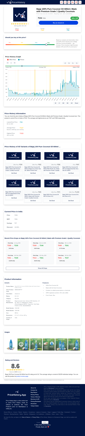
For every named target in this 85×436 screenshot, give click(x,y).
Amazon (15, 412)
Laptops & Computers (41, 412)
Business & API (35, 399)
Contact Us (34, 390)
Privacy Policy (35, 394)
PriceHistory (18, 2)
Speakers (25, 412)
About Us (33, 388)
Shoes (53, 414)
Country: (39, 422)
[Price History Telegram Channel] (62, 3)
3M (67, 103)
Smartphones (32, 412)
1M (71, 103)
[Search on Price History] (80, 3)
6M (63, 103)
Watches (26, 414)
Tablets (21, 414)
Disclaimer (34, 403)
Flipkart (20, 412)
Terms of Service (35, 397)
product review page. (22, 376)
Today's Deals (35, 406)
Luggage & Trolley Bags (57, 412)
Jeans (57, 414)
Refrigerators (32, 414)
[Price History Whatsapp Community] (65, 3)
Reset (76, 103)
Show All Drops (42, 268)
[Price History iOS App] (73, 3)
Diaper (49, 412)
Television (6, 414)
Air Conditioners (40, 414)
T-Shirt (61, 414)
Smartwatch (67, 412)
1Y (59, 103)
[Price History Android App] (69, 3)
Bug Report (34, 392)
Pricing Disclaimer (36, 401)
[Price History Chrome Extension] (76, 3)
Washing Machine (14, 414)
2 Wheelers (48, 414)
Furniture (73, 412)
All (55, 103)
